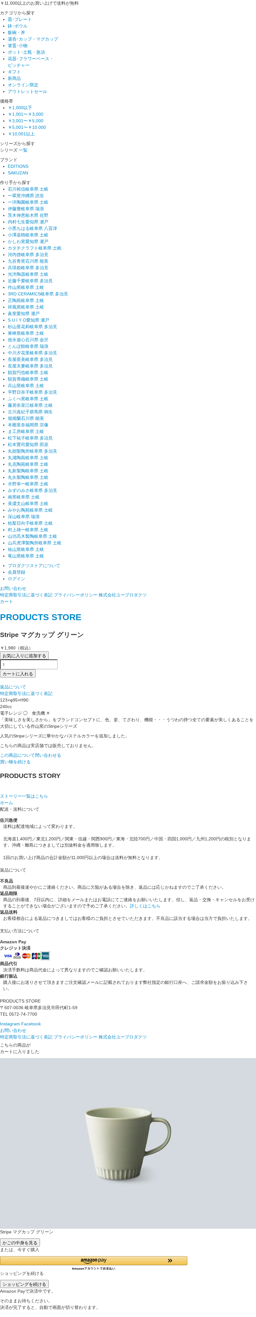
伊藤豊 (26, 208)
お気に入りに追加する (24, 655)
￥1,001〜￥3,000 (25, 114)
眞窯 (24, 313)
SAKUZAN (18, 172)
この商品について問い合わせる (30, 755)
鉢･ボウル (17, 25)
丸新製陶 (28, 470)
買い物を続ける (15, 761)
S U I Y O (28, 320)
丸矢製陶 (28, 477)
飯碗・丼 (16, 32)
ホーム (6, 802)
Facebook (31, 1023)
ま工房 (26, 431)
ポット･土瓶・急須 (26, 52)
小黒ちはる (32, 228)
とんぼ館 (28, 346)
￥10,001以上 (21, 133)
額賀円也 (28, 372)
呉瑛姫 (28, 267)
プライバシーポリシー (75, 594)
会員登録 (16, 572)
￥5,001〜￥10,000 (27, 127)
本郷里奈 (28, 424)
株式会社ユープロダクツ (123, 594)
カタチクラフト (35, 247)
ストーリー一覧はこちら (24, 796)
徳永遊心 (28, 339)
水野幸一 (28, 483)
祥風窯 (26, 306)
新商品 (14, 78)
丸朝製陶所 (32, 451)
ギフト (14, 71)
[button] (128, 1263)
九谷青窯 (28, 261)
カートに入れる (17, 673)
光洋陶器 (28, 274)
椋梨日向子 (30, 523)
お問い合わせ (13, 588)
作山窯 (26, 287)
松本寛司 (28, 444)
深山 (24, 516)
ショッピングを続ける (24, 1284)
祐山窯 (26, 549)
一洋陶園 (28, 202)
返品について (13, 686)
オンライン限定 (23, 84)
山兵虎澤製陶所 (35, 542)
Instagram (10, 1023)
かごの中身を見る (19, 1242)
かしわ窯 (28, 241)
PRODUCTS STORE (40, 617)
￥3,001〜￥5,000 (25, 120)
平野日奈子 (32, 392)
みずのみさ (32, 490)
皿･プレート (20, 19)
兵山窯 (26, 385)
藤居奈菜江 (30, 405)
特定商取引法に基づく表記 (26, 594)
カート (6, 601)
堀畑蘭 (26, 418)
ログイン (16, 578)
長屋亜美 (30, 359)
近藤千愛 (30, 280)
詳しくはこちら (145, 905)
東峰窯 (26, 333)
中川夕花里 (32, 352)
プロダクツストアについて (34, 565)
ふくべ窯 (28, 398)
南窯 (24, 496)
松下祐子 (30, 437)
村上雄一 (28, 529)
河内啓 (28, 254)
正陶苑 (26, 300)
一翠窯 (26, 195)
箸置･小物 (17, 45)
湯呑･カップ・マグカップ (33, 38)
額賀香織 (28, 379)
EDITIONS (18, 166)
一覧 (23, 150)
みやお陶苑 (30, 510)
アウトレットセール (27, 91)
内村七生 (28, 221)
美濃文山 (28, 503)
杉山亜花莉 (32, 326)
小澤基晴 (28, 234)
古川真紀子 (30, 411)
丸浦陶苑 (28, 457)
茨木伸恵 (28, 215)
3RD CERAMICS (38, 293)
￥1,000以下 (20, 107)
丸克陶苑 (28, 464)
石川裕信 (28, 189)
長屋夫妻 (30, 365)
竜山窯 (26, 555)
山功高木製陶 (32, 536)
